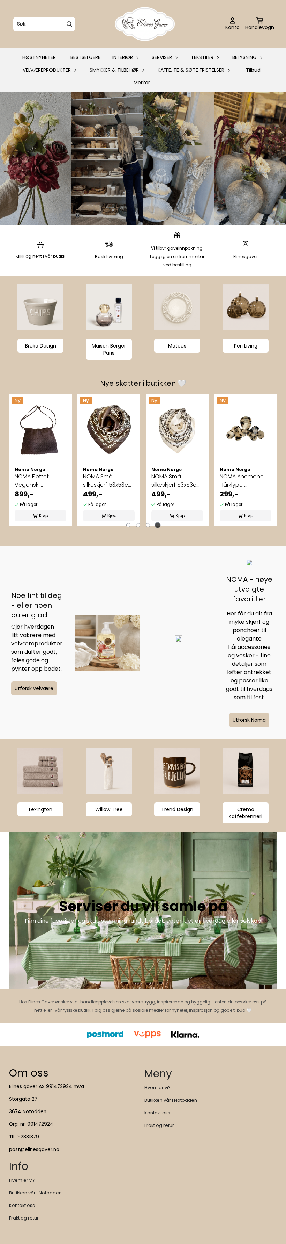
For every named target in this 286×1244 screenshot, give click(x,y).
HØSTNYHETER (39, 57)
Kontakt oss (157, 1113)
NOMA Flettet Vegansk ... (32, 480)
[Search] (69, 24)
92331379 (28, 1137)
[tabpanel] (40, 460)
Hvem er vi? (157, 1088)
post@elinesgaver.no (34, 1149)
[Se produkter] (40, 307)
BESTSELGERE (85, 57)
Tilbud (253, 69)
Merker (142, 82)
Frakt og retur (159, 1125)
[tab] (128, 525)
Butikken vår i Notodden (170, 1100)
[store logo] (145, 24)
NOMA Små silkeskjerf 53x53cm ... (108, 480)
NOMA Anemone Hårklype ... (242, 480)
